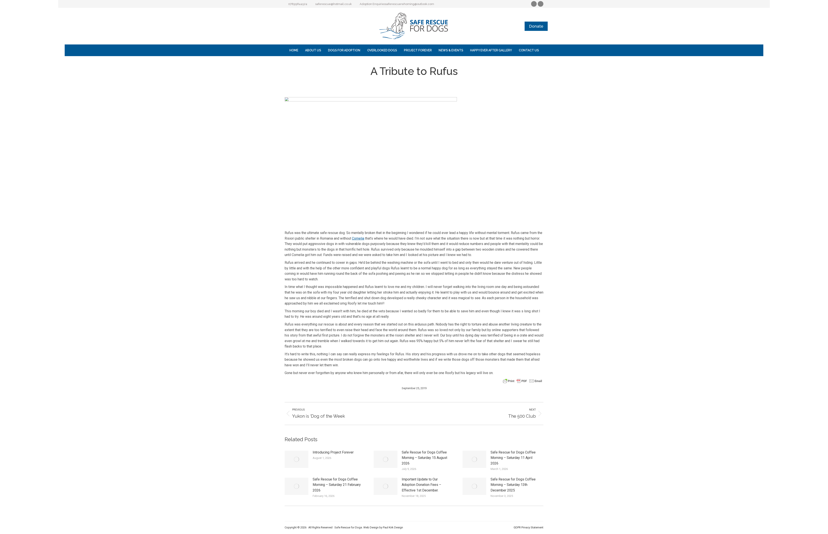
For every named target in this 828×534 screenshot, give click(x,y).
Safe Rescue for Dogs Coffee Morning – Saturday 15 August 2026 (424, 457)
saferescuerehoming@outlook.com (409, 4)
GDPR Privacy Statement (528, 527)
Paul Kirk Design (393, 527)
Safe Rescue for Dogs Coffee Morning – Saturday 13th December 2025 (513, 484)
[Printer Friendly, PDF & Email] (522, 380)
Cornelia (358, 238)
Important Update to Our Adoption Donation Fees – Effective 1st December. (421, 484)
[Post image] (296, 459)
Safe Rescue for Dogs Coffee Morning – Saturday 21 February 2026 (337, 484)
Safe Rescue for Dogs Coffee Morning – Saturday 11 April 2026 (513, 457)
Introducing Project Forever (333, 452)
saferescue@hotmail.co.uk (333, 4)
